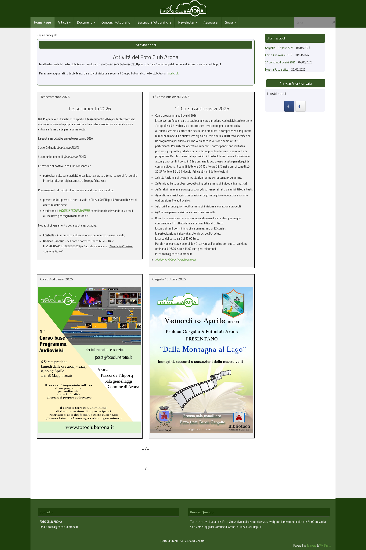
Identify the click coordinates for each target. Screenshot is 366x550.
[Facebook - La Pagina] (300, 106)
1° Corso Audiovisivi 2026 (280, 62)
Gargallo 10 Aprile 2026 (279, 48)
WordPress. (325, 545)
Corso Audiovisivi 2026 (278, 55)
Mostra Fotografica (276, 69)
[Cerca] (333, 22)
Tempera (311, 545)
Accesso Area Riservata (296, 83)
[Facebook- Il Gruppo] (289, 106)
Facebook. (173, 73)
